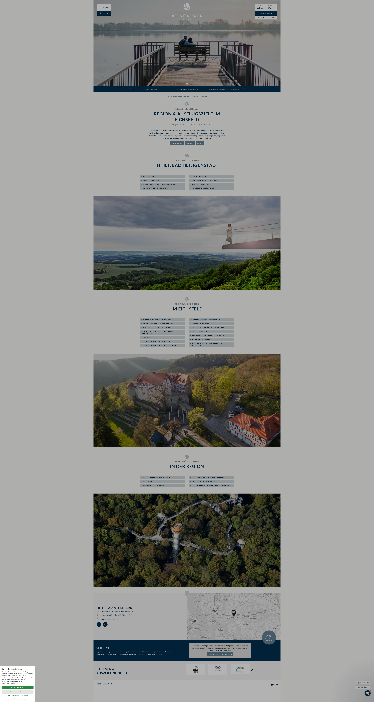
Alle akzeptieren (16, 687)
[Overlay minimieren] (32, 669)
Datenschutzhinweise (13, 699)
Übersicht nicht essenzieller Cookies (17, 695)
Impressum (24, 699)
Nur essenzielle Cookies (17, 692)
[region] (18, 677)
